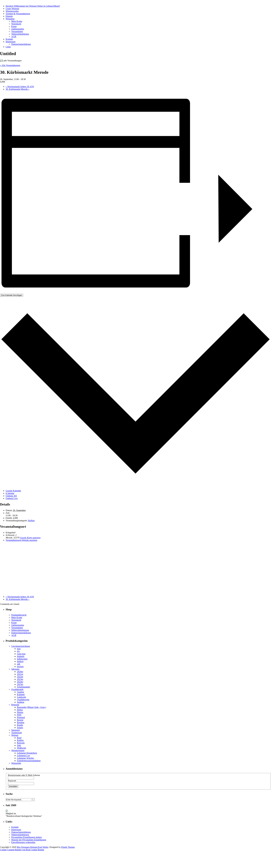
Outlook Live (12, 498)
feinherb (20, 656)
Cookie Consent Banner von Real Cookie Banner (22, 849)
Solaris (20, 727)
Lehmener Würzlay (25, 758)
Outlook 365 (11, 496)
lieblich (20, 661)
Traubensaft (16, 732)
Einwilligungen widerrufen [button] (23, 842)
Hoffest (31, 520)
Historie (9, 16)
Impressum (10, 41)
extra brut (21, 654)
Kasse (14, 26)
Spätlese (20, 702)
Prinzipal (21, 717)
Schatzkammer (23, 687)
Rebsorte (15, 704)
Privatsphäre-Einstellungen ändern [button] (26, 837)
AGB (13, 36)
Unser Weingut (12, 8)
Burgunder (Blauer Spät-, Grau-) (31, 707)
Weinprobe (16, 763)
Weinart (14, 735)
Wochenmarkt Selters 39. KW (20, 86)
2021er (20, 674)
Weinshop (10, 19)
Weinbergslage (17, 750)
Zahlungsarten (17, 29)
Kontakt (9, 39)
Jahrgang (15, 669)
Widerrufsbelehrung (20, 34)
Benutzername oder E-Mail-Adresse (24, 775)
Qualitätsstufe (17, 689)
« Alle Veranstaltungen (10, 65)
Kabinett (21, 694)
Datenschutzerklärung (21, 44)
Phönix (20, 712)
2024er (20, 682)
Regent (20, 720)
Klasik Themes (68, 847)
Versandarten (17, 31)
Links (8, 47)
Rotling (20, 740)
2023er (20, 679)
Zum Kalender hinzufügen (11, 295)
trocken (20, 666)
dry (18, 651)
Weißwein (21, 748)
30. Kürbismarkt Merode (17, 89)
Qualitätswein (23, 699)
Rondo (20, 725)
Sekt (19, 745)
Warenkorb (16, 24)
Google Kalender (13, 491)
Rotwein (21, 743)
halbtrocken (22, 659)
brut (18, 649)
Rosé (19, 738)
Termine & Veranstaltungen (18, 13)
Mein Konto (16, 21)
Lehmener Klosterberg (27, 753)
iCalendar (10, 493)
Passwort (12, 780)
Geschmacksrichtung (20, 646)
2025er (20, 684)
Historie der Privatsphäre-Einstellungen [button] (28, 840)
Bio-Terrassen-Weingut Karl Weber (32, 847)
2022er (20, 676)
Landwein (21, 697)
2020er (20, 671)
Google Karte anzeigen (30, 537)
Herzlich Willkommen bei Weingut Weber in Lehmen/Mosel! (33, 6)
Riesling (20, 722)
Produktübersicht (18, 615)
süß (18, 664)
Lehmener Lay (23, 755)
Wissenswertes (12, 11)
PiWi (19, 715)
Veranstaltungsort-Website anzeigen (21, 540)
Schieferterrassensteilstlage (29, 760)
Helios (20, 710)
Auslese (20, 692)
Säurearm (15, 730)
